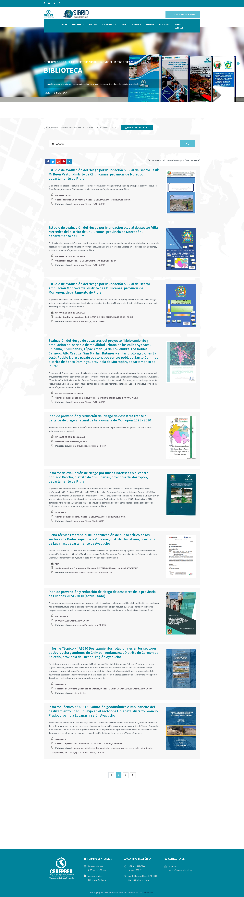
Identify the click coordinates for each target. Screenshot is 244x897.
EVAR (124, 24)
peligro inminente (143, 748)
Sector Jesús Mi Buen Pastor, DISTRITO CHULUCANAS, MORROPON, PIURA (92, 199)
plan (73, 445)
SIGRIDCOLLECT (179, 26)
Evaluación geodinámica (83, 748)
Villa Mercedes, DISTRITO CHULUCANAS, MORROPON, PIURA (85, 260)
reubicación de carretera (122, 748)
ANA (57, 563)
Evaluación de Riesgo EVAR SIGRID (87, 521)
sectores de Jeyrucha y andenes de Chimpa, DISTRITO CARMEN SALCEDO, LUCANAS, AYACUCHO (103, 688)
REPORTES (164, 24)
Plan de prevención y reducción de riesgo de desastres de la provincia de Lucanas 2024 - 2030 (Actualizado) (102, 593)
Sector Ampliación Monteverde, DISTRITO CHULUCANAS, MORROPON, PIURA (94, 317)
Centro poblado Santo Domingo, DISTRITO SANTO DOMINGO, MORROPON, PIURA (96, 397)
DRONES (93, 24)
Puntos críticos (78, 572)
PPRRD (102, 445)
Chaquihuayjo (57, 752)
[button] (238, 63)
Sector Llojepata (73, 752)
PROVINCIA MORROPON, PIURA (71, 441)
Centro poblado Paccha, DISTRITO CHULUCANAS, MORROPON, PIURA (90, 516)
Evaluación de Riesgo (81, 204)
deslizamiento (103, 748)
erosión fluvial (105, 572)
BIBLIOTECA (78, 24)
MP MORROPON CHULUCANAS (70, 256)
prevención (82, 445)
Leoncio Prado (88, 752)
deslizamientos (78, 693)
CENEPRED (60, 512)
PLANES (135, 24)
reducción (93, 445)
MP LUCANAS (61, 616)
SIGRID (102, 204)
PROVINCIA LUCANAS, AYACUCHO (72, 620)
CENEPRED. (148, 892)
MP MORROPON (63, 195)
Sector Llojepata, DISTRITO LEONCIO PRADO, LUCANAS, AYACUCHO (89, 743)
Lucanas (100, 752)
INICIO (64, 24)
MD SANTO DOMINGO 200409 (69, 393)
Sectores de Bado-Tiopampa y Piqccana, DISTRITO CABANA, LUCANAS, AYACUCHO (96, 568)
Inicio (47, 92)
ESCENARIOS (108, 24)
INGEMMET (60, 684)
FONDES (150, 24)
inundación (92, 572)
